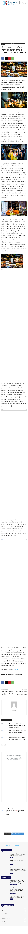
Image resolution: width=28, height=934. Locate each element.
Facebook (7, 845)
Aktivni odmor (13, 893)
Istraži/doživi (22, 43)
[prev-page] (2, 744)
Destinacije (8, 12)
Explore (4, 54)
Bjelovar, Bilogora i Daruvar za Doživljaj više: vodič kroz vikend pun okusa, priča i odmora (17, 854)
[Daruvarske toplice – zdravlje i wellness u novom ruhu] (5, 732)
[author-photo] (14, 708)
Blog (11, 857)
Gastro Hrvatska (16, 43)
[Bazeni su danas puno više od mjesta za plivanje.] (14, 819)
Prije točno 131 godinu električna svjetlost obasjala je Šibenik (17, 896)
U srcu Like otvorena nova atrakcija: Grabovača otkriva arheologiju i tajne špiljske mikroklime (16, 889)
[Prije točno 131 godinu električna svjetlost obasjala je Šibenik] (5, 898)
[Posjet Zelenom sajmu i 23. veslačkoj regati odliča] (14, 829)
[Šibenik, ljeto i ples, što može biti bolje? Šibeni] (23, 819)
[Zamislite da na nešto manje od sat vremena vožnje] (5, 824)
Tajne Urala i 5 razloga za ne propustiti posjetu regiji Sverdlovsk (7, 693)
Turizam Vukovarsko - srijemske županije (14, 674)
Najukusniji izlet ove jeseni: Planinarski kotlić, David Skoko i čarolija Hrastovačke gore (17, 725)
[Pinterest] (9, 58)
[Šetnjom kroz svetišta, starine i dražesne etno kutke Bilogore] (5, 739)
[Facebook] (2, 58)
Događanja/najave (10, 43)
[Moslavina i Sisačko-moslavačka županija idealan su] (23, 829)
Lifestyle (3, 44)
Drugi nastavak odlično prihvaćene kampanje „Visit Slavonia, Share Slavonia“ (21, 694)
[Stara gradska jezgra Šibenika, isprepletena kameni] (5, 819)
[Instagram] (15, 713)
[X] (6, 58)
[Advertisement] (14, 28)
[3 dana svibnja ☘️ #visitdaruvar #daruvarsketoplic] (23, 824)
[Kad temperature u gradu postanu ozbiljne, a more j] (5, 829)
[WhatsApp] (12, 58)
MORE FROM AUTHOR (18, 720)
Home (2, 12)
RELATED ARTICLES (6, 720)
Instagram (17, 845)
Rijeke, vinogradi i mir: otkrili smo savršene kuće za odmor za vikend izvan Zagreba (18, 862)
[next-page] (5, 744)
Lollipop (15, 669)
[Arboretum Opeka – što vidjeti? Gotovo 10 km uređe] (14, 824)
